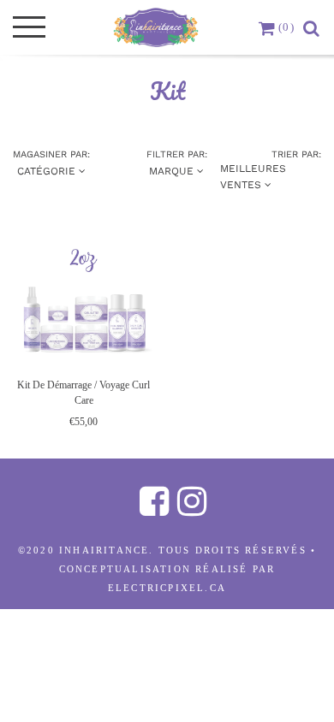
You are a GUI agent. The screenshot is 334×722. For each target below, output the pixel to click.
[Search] (312, 27)
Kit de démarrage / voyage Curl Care (83, 392)
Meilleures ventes (253, 177)
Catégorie (48, 171)
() (286, 27)
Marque (173, 171)
